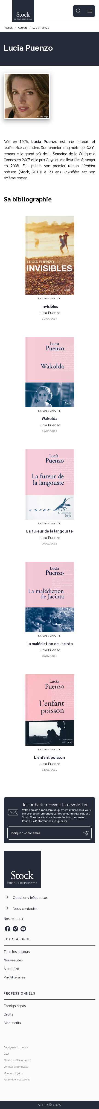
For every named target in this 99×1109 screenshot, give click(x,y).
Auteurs (22, 27)
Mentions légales (13, 1073)
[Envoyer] (86, 833)
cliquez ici (60, 821)
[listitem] (8, 929)
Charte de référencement (17, 1060)
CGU (6, 1053)
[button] (49, 951)
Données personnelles (16, 1066)
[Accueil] (23, 11)
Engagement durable (16, 1047)
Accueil (8, 27)
